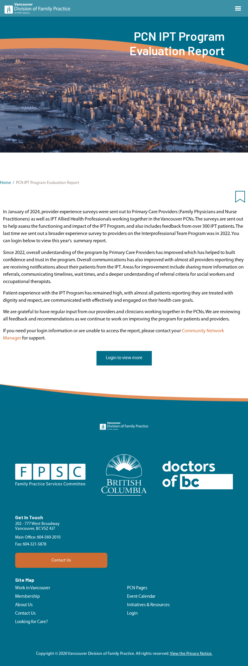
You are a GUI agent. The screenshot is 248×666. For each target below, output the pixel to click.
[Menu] (238, 8)
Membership (27, 596)
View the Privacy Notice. (191, 654)
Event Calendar (141, 596)
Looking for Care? (31, 622)
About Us (24, 605)
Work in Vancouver (32, 588)
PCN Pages (137, 588)
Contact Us (61, 560)
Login (132, 613)
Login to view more (124, 358)
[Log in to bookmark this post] (240, 198)
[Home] (37, 8)
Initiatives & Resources (148, 605)
